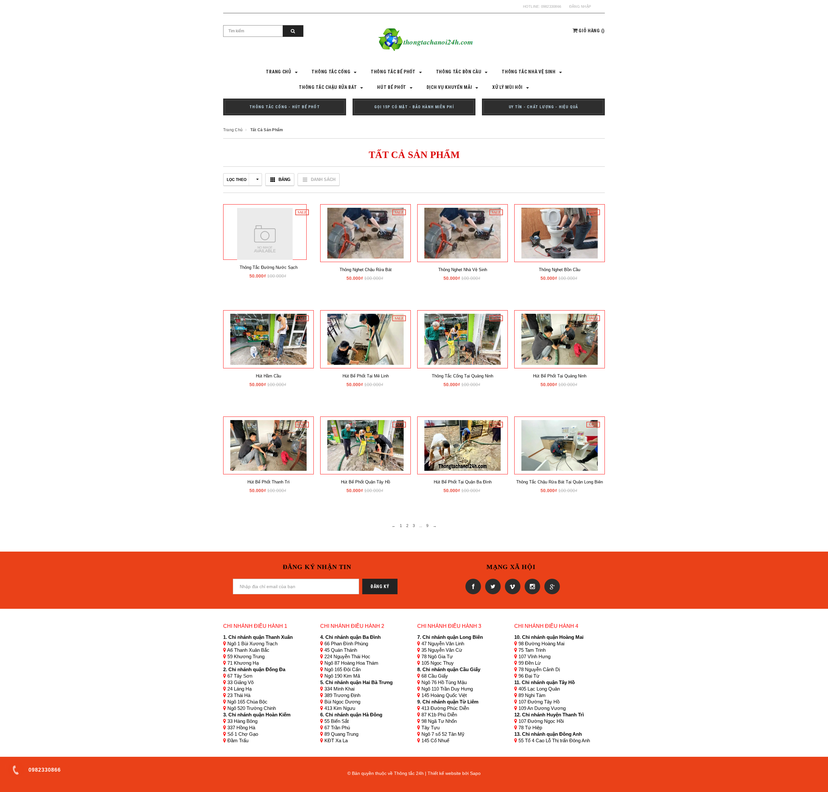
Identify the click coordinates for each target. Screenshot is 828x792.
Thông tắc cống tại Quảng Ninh (462, 376)
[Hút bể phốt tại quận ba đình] (462, 445)
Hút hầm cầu (268, 376)
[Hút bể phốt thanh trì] (268, 445)
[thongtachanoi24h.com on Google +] (550, 586)
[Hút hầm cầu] (268, 339)
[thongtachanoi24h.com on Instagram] (531, 586)
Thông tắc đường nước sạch (269, 267)
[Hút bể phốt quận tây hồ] (365, 445)
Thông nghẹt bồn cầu (559, 269)
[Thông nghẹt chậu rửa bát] (365, 233)
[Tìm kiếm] (293, 31)
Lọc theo (236, 179)
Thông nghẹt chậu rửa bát (366, 269)
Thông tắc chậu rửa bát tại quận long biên (559, 482)
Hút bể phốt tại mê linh (366, 376)
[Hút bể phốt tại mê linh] (365, 339)
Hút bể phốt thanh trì (268, 482)
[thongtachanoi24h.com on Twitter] (492, 586)
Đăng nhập (580, 6)
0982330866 (551, 6)
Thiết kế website (444, 773)
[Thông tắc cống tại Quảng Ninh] (462, 339)
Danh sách (323, 179)
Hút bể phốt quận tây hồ (365, 482)
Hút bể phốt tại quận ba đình (463, 482)
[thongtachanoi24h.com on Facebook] (472, 586)
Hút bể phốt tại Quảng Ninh (559, 376)
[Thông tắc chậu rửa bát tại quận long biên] (559, 445)
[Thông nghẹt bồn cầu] (559, 233)
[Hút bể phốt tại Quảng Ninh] (559, 339)
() (592, 30)
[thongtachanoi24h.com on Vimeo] (511, 586)
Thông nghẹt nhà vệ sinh (462, 269)
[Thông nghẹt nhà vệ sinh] (462, 233)
